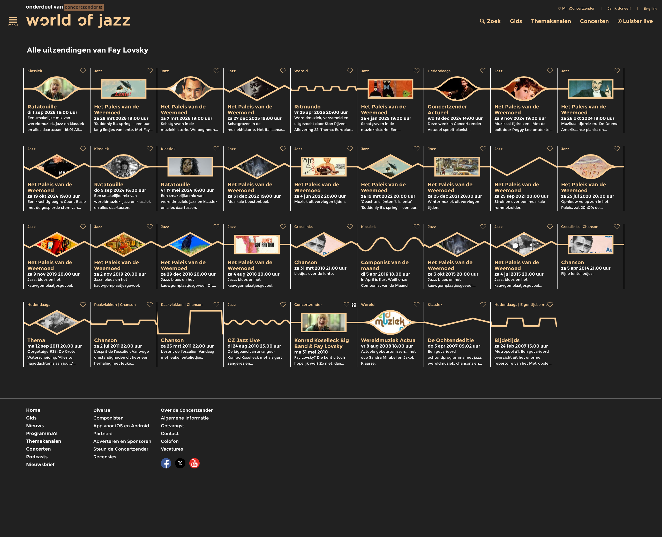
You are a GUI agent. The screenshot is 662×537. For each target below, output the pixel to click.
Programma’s (41, 433)
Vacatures (172, 449)
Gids (516, 21)
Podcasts (37, 457)
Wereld (301, 71)
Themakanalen (551, 21)
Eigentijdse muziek (537, 304)
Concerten (594, 21)
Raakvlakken (105, 304)
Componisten (108, 418)
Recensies (104, 456)
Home (33, 410)
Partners (102, 433)
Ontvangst (172, 425)
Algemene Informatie (185, 418)
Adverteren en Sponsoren (122, 441)
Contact (170, 433)
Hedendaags (439, 71)
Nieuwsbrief (40, 464)
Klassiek (34, 71)
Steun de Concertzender (120, 449)
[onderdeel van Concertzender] (84, 7)
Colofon (170, 441)
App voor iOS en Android (121, 425)
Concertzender (308, 304)
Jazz (98, 71)
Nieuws (35, 426)
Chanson (590, 226)
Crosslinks (303, 226)
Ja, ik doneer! (619, 8)
